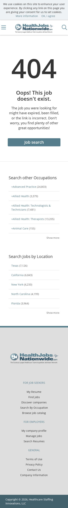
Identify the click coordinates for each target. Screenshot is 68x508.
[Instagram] (43, 371)
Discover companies (34, 402)
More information (27, 16)
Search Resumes (34, 441)
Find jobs (34, 397)
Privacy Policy (34, 464)
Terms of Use (34, 459)
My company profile (34, 430)
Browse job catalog (34, 413)
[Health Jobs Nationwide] (34, 27)
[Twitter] (31, 371)
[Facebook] (25, 371)
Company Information (34, 475)
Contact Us (34, 470)
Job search (34, 142)
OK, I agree (48, 16)
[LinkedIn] (38, 371)
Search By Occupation (34, 407)
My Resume (34, 392)
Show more (52, 237)
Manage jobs (34, 436)
